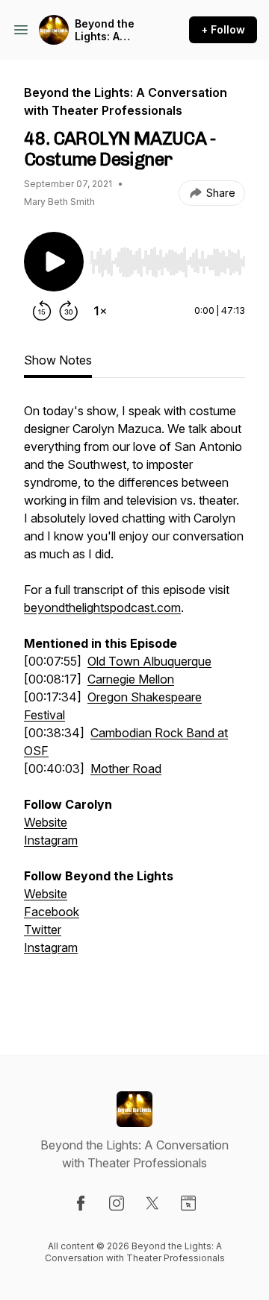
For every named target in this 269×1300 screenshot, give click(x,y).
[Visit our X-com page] (152, 1203)
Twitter (42, 929)
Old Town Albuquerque (149, 661)
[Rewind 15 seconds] (41, 310)
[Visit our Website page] (188, 1203)
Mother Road (125, 768)
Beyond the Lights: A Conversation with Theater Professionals (111, 30)
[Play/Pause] (54, 261)
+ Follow (223, 29)
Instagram (51, 840)
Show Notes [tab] (58, 360)
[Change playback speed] (100, 310)
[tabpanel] (134, 704)
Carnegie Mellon (130, 679)
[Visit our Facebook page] (80, 1203)
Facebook (51, 911)
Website (45, 822)
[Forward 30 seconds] (68, 310)
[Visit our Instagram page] (116, 1203)
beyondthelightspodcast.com (102, 607)
